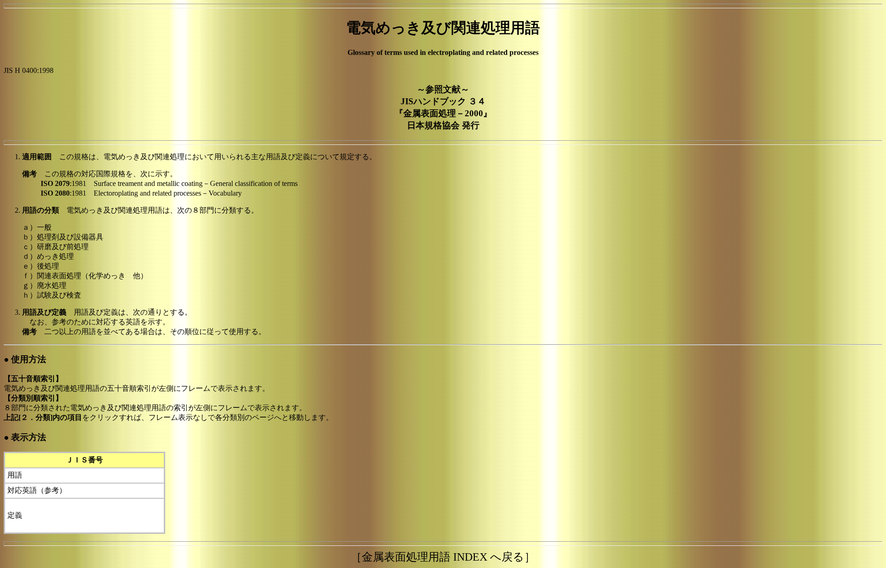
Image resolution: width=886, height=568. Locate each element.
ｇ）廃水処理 (44, 285)
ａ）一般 (37, 227)
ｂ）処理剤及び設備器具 (62, 237)
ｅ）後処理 (40, 266)
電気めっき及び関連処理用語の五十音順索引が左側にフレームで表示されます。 (136, 388)
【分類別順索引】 (33, 398)
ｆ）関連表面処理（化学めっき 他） (85, 276)
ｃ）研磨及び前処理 (55, 247)
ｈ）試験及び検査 (51, 295)
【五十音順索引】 (33, 379)
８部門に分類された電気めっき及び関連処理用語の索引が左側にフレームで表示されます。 (155, 408)
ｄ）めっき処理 (48, 256)
